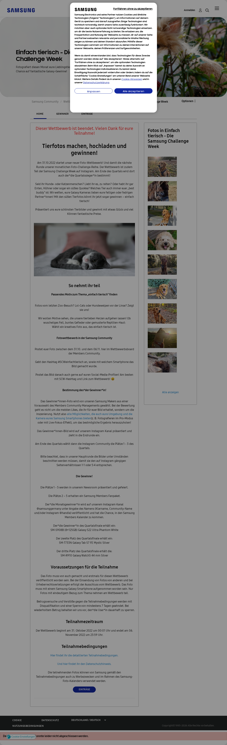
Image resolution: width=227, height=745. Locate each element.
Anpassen (93, 91)
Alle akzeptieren (133, 91)
